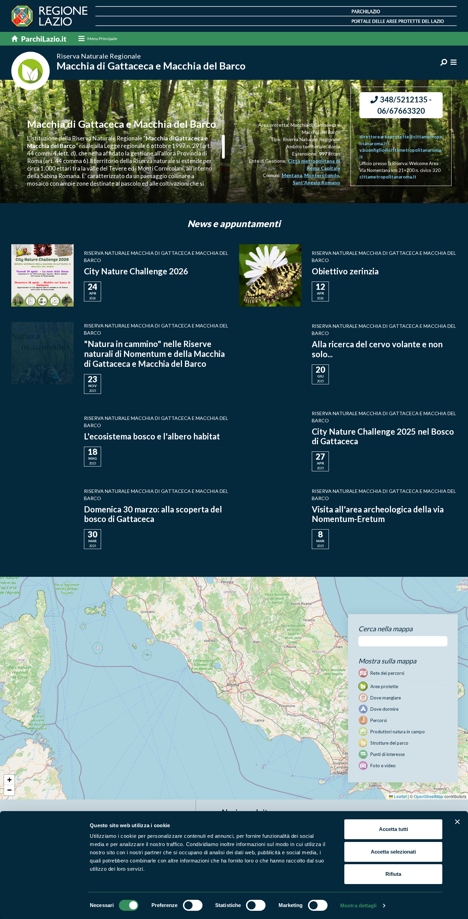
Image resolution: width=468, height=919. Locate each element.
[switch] (192, 905)
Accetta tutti (393, 829)
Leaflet (400, 796)
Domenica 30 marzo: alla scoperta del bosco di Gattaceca (153, 514)
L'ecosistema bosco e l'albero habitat (152, 436)
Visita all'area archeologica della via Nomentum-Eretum (378, 514)
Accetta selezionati (393, 852)
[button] (9, 780)
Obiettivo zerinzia (345, 271)
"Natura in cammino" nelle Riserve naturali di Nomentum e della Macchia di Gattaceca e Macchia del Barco (154, 354)
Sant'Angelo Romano (316, 182)
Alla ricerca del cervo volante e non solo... (377, 349)
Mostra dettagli (358, 905)
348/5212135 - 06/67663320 (404, 105)
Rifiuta (393, 874)
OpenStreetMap (428, 796)
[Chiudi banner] (457, 821)
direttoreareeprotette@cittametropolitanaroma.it (400, 140)
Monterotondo (321, 175)
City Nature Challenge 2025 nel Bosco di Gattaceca (383, 436)
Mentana (292, 175)
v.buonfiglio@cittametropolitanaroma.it (400, 153)
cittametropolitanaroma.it (387, 176)
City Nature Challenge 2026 (136, 271)
